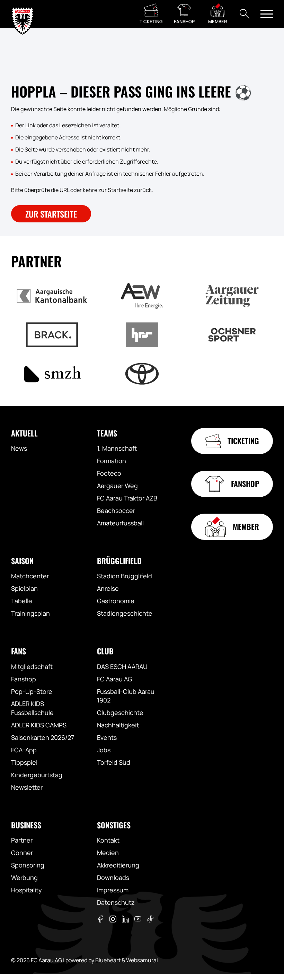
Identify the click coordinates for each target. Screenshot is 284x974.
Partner (22, 840)
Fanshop (23, 679)
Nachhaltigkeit (118, 725)
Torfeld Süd (113, 762)
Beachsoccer (116, 510)
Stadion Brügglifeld (124, 576)
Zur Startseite (51, 214)
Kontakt (108, 840)
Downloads (113, 877)
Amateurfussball (120, 523)
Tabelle (21, 601)
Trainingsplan (30, 613)
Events (107, 737)
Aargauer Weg (117, 485)
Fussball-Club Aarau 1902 (125, 696)
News (19, 448)
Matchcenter (30, 576)
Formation (111, 461)
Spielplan (24, 588)
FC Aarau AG (114, 679)
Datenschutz (116, 902)
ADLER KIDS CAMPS (38, 725)
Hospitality (26, 890)
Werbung (24, 877)
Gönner (22, 852)
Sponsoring (27, 865)
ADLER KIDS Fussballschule (32, 708)
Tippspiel (24, 762)
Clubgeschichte (120, 712)
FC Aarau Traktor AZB (127, 498)
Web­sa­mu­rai (142, 960)
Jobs (103, 750)
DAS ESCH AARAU (122, 666)
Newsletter (27, 787)
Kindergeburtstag (36, 775)
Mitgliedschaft (32, 666)
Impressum (112, 890)
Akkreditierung (118, 865)
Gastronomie (115, 601)
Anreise (108, 588)
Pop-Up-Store (31, 691)
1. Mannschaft (117, 448)
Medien (108, 852)
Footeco (109, 473)
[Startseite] (22, 14)
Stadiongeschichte (124, 613)
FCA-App (24, 750)
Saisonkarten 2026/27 (42, 737)
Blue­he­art (108, 960)
